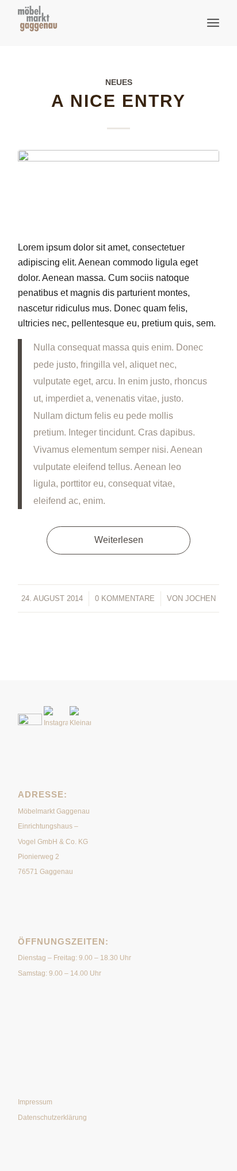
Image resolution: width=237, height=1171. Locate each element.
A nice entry (118, 100)
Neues (118, 82)
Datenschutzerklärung (52, 1118)
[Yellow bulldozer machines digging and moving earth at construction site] (118, 188)
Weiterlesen (118, 540)
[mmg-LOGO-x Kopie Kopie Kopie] (98, 23)
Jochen (200, 598)
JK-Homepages (108, 1018)
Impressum (35, 1102)
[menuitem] (213, 23)
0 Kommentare (125, 598)
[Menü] (213, 23)
